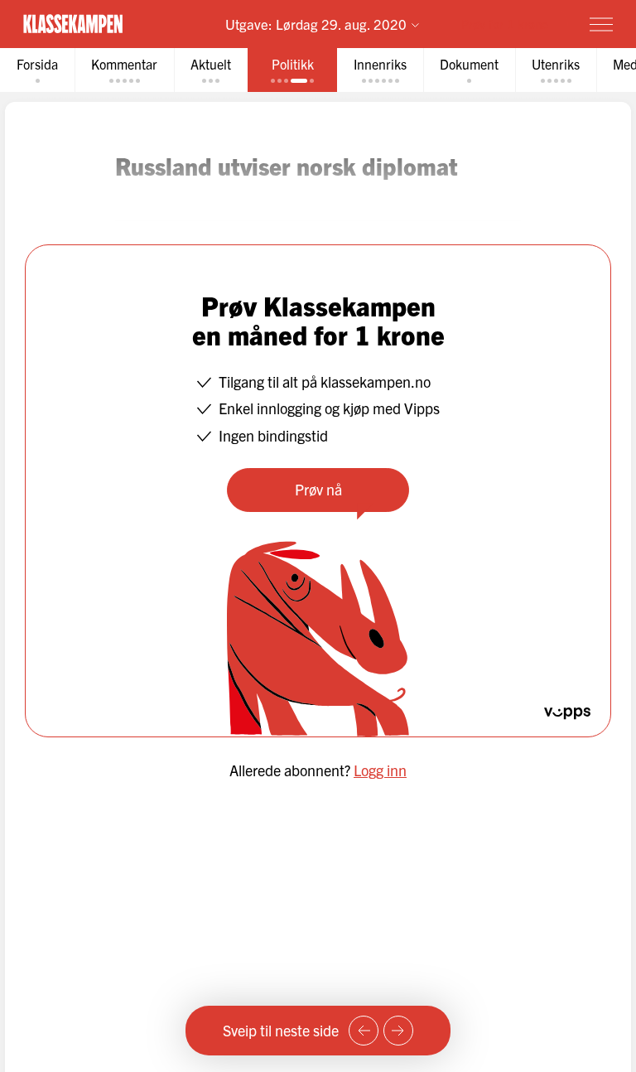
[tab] (37, 70)
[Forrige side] (363, 1030)
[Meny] (601, 24)
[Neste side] (398, 1030)
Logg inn (380, 770)
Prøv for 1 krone (504, 23)
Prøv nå (318, 489)
